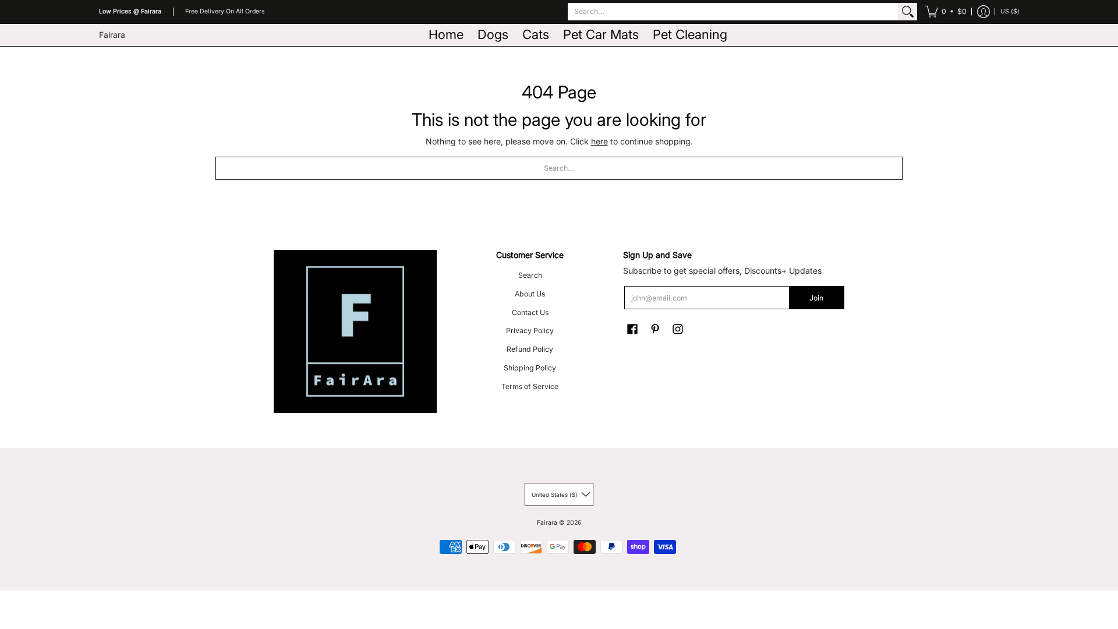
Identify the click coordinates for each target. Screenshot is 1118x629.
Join (816, 298)
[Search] (907, 11)
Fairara (112, 35)
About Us (530, 293)
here (599, 141)
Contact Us (530, 312)
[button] (946, 11)
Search (530, 275)
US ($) (1010, 11)
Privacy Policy (530, 330)
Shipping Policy (530, 367)
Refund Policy (530, 349)
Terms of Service (529, 386)
